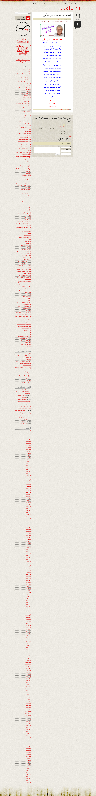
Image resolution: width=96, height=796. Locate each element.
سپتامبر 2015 (28, 686)
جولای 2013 (28, 739)
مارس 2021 (28, 551)
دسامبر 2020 (28, 557)
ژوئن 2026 (28, 435)
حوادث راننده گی (27, 164)
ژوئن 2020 (28, 570)
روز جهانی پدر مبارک (26, 199)
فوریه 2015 (28, 701)
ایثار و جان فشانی (27, 373)
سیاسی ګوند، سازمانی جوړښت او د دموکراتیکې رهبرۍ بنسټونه (24, 401)
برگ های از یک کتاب (26, 105)
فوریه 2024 (28, 492)
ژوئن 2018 (28, 619)
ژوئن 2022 (28, 523)
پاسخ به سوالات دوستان (26, 115)
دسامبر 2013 (28, 729)
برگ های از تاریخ (27, 101)
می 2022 (29, 525)
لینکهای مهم (28, 3)
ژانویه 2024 (28, 494)
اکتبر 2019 (29, 586)
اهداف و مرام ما (77, 3)
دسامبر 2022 (28, 510)
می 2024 (29, 486)
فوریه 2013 (28, 750)
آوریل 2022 (28, 527)
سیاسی (29, 233)
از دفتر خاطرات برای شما (25, 77)
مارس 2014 (28, 723)
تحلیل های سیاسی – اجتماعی (25, 139)
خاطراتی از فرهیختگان (26, 175)
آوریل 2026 (28, 439)
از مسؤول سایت (27, 79)
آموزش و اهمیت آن (27, 69)
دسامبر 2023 (28, 496)
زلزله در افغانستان (27, 210)
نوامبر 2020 (28, 559)
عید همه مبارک (28, 241)
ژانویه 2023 (28, 508)
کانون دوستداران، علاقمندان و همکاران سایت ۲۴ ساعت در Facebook (23, 50)
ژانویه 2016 (28, 678)
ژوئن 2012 (28, 766)
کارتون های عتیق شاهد (26, 249)
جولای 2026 (28, 432)
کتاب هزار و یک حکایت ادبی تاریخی (23, 251)
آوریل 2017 (28, 647)
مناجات (29, 300)
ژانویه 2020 (28, 580)
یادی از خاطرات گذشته (26, 340)
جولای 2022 (28, 520)
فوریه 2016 (28, 676)
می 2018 (29, 621)
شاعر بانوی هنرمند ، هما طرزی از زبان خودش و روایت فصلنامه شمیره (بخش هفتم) (23, 376)
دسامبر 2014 (28, 705)
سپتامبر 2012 (28, 760)
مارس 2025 (28, 465)
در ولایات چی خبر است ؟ (25, 187)
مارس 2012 (28, 772)
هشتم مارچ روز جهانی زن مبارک (24, 326)
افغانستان (29, 91)
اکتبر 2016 (29, 660)
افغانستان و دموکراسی (26, 93)
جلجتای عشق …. (27, 370)
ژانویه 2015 (28, 703)
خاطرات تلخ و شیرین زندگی (25, 166)
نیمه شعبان (28, 322)
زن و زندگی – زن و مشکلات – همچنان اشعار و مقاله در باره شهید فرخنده (24, 213)
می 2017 (29, 645)
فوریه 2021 (28, 553)
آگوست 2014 (28, 713)
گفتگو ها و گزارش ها (26, 263)
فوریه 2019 (28, 602)
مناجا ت (29, 298)
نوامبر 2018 (28, 608)
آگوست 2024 (28, 480)
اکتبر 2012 (29, 758)
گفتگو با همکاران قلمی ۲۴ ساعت (24, 261)
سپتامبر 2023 (28, 502)
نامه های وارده (28, 310)
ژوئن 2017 (28, 643)
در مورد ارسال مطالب (47, 3)
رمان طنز (29, 197)
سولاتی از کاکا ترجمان (26, 231)
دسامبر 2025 (28, 447)
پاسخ (70, 136)
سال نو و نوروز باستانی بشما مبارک (23, 221)
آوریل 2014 (28, 721)
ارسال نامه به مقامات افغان (25, 75)
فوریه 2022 (28, 531)
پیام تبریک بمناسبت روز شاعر (25, 121)
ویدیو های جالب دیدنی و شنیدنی (24, 336)
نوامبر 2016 (28, 658)
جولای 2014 (28, 715)
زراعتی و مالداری (27, 205)
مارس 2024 (28, 490)
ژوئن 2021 (28, 545)
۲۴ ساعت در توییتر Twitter (23, 40)
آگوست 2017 (28, 639)
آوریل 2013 (28, 746)
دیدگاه (77, 24)
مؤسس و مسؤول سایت (67, 3)
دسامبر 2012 (28, 754)
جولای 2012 (28, 764)
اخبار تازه (34, 3)
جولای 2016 (28, 666)
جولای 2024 (28, 482)
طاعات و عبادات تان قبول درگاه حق (23, 237)
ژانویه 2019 (28, 604)
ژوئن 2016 (28, 668)
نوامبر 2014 (28, 707)
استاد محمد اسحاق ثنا (64, 109)
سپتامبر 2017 (28, 637)
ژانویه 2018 (28, 629)
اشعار (58, 19)
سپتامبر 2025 (28, 453)
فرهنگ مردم (28, 247)
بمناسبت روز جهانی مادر (26, 111)
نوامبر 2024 (28, 473)
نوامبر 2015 (28, 682)
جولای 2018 (28, 617)
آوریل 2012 (28, 770)
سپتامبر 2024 (28, 477)
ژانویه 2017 (28, 653)
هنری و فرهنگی (27, 330)
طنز (30, 239)
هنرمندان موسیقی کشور (26, 328)
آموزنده (29, 71)
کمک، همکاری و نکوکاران (25, 255)
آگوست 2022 (28, 518)
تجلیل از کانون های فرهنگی (25, 137)
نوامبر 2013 (28, 731)
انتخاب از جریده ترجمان (26, 95)
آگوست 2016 (28, 664)
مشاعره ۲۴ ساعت (27, 273)
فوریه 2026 (28, 443)
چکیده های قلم (28, 161)
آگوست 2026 (28, 430)
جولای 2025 (28, 457)
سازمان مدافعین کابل (26, 217)
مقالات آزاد (28, 294)
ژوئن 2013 (28, 742)
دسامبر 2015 (28, 680)
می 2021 (29, 547)
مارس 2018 (28, 625)
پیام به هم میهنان (27, 117)
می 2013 (29, 744)
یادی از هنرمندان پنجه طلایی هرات (24, 344)
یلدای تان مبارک (27, 346)
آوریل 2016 (28, 672)
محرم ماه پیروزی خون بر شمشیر (24, 269)
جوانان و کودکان (27, 159)
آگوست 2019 (28, 590)
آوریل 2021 (28, 549)
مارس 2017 (28, 649)
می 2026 (29, 437)
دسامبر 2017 (28, 631)
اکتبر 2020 (29, 561)
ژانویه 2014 (28, 727)
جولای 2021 (28, 543)
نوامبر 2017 (28, 633)
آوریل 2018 (28, 623)
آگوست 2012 (28, 762)
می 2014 (29, 719)
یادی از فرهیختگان (27, 342)
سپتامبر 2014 (28, 711)
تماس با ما (40, 3)
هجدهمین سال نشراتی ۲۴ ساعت (24, 324)
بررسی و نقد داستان (26, 99)
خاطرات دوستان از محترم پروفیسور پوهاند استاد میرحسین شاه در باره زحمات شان (23, 169)
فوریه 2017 (28, 651)
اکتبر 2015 (29, 684)
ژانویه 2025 (28, 469)
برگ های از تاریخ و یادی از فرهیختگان (23, 103)
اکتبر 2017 (29, 635)
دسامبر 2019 (28, 582)
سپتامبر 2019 (28, 588)
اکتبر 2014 (29, 709)
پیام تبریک (29, 119)
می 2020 (29, 572)
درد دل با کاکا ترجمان (26, 193)
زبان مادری (28, 203)
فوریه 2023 (28, 506)
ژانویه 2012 (28, 776)
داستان (29, 177)
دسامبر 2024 (28, 471)
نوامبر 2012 (28, 756)
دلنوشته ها (29, 195)
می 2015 (29, 694)
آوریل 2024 (28, 488)
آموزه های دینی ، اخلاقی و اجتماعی (23, 73)
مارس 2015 (28, 699)
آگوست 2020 (28, 565)
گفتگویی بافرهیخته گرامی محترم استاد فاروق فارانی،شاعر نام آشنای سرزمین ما (23, 355)
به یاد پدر (29, 113)
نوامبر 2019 (28, 584)
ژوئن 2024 (28, 484)
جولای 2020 (28, 568)
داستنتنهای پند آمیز (27, 181)
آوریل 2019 (28, 598)
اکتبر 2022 (29, 514)
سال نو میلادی (28, 219)
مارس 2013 (28, 748)
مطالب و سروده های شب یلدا (24, 275)
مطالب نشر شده (57, 3)
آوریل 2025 (28, 463)
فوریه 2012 (28, 774)
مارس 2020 (28, 576)
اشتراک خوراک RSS (21, 18)
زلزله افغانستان (27, 207)
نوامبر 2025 (28, 449)
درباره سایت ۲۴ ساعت (26, 189)
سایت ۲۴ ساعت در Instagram (23, 60)
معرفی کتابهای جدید (27, 288)
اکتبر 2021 (29, 537)
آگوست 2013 (28, 737)
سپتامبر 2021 (28, 539)
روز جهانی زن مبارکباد (26, 201)
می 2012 (29, 768)
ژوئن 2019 (28, 594)
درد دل (29, 191)
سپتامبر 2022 (28, 516)
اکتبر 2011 (29, 782)
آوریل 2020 (28, 574)
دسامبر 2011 (28, 778)
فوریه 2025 (28, 467)
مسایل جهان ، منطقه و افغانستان (24, 271)
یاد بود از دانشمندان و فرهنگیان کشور (23, 338)
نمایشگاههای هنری (27, 320)
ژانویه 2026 (28, 445)
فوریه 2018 (28, 627)
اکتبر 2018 (29, 611)
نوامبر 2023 (28, 498)
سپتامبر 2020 (28, 563)
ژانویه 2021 (28, 555)
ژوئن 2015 (28, 692)
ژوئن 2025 (28, 459)
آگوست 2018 (28, 615)
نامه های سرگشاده (27, 308)
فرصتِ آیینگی (28, 359)
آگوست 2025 (28, 455)
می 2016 (29, 670)
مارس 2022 (28, 529)
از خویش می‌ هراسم (26, 382)
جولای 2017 (28, 641)
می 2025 (29, 461)
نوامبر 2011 (28, 780)
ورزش (29, 332)
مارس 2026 (28, 441)
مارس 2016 (28, 674)
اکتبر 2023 (29, 500)
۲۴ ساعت (71, 8)
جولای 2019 (28, 592)
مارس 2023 (28, 504)
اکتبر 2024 (29, 475)
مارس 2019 (28, 600)
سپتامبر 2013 (28, 735)
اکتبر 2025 (29, 451)
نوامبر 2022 (28, 512)
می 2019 (29, 596)
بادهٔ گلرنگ (28, 380)
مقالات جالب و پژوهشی (26, 296)
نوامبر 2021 (28, 535)
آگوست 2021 (28, 541)
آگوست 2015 (28, 688)
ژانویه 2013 (28, 752)
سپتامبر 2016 (28, 662)
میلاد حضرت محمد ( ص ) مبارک (24, 306)
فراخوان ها (28, 243)
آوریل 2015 (28, 696)
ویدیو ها (29, 334)
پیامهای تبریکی (28, 131)
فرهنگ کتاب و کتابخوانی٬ (26, 245)
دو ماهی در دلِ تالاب (27, 365)
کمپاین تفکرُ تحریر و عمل (25, 253)
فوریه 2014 (28, 725)
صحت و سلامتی (27, 235)
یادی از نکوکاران (21, 395)
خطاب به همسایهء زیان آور (57, 15)
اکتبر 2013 (29, 733)
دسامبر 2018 (28, 606)
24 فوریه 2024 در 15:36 (61, 126)
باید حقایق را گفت (27, 97)
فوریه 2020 (28, 578)
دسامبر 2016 (28, 656)
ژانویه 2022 (28, 533)
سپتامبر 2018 (28, 613)
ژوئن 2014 (28, 717)
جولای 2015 (28, 690)
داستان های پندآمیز (27, 179)
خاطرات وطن (28, 173)
